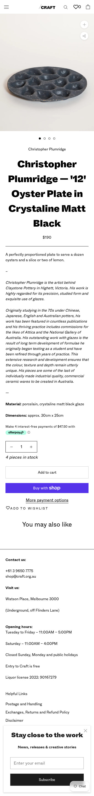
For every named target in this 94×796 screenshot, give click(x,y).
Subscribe (47, 779)
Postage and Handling (23, 704)
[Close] (85, 730)
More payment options (47, 500)
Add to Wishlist (29, 508)
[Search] (66, 7)
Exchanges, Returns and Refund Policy (37, 712)
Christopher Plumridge (47, 149)
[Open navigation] (6, 7)
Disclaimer (14, 720)
